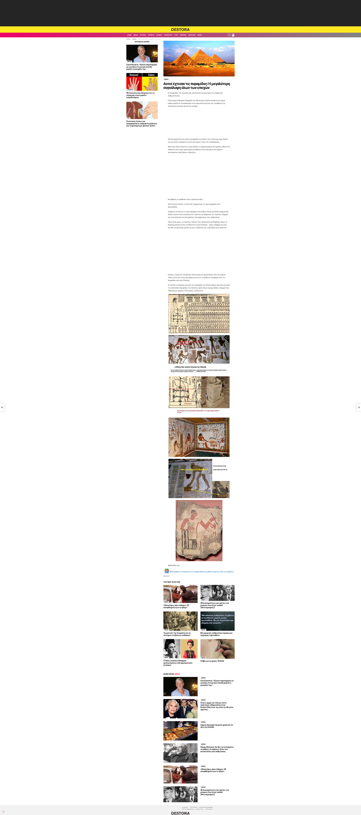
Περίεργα (151, 35)
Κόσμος (159, 35)
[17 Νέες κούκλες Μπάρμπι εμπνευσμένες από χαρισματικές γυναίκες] (180, 648)
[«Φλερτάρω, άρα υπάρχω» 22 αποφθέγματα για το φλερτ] (180, 594)
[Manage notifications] (3, 811)
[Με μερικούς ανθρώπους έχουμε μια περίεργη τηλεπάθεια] (217, 621)
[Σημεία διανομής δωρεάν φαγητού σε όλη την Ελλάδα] (180, 730)
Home (129, 35)
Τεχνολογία (168, 35)
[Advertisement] (180, 13)
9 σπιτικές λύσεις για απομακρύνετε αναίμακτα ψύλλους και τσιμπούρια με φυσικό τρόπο (141, 123)
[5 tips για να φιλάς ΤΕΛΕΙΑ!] (217, 649)
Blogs (167, 576)
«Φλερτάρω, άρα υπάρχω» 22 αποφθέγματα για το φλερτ (176, 606)
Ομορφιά (183, 35)
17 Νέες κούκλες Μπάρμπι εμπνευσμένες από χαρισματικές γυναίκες (177, 662)
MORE (199, 35)
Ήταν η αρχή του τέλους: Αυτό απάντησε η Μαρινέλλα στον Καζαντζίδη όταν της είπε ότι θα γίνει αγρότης (216, 706)
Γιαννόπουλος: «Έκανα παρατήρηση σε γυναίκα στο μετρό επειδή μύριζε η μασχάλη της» (217, 682)
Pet (128, 118)
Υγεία (176, 35)
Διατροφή (191, 35)
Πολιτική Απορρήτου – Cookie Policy (192, 809)
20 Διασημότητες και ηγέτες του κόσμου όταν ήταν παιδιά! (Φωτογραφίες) (214, 605)
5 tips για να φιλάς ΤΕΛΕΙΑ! (212, 661)
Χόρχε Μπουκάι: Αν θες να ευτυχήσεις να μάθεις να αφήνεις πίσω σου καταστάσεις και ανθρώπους (217, 749)
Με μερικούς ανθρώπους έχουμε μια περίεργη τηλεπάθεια (216, 634)
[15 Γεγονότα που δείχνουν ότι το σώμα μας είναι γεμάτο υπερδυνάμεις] (142, 82)
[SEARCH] (229, 35)
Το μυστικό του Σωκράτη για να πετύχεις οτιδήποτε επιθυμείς (177, 634)
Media (135, 35)
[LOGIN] (233, 35)
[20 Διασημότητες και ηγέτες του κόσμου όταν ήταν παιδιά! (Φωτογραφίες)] (217, 593)
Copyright (185, 807)
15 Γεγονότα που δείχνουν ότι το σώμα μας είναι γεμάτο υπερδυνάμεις (140, 95)
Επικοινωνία (209, 809)
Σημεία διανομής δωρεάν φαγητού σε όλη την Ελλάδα (216, 726)
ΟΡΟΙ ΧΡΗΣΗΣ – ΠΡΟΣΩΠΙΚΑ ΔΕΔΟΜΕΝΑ (201, 807)
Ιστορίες (143, 35)
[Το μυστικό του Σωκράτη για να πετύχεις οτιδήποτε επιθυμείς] (180, 621)
